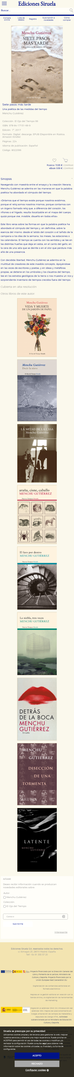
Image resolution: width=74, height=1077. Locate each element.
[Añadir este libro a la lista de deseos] (54, 160)
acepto (37, 1056)
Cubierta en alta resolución (19, 286)
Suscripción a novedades (49, 19)
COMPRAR (68, 165)
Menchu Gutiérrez (12, 113)
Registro (33, 19)
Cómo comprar (67, 19)
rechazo (37, 1064)
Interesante (61, 932)
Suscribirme (18, 924)
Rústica (61, 134)
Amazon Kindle (11, 137)
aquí (44, 1043)
